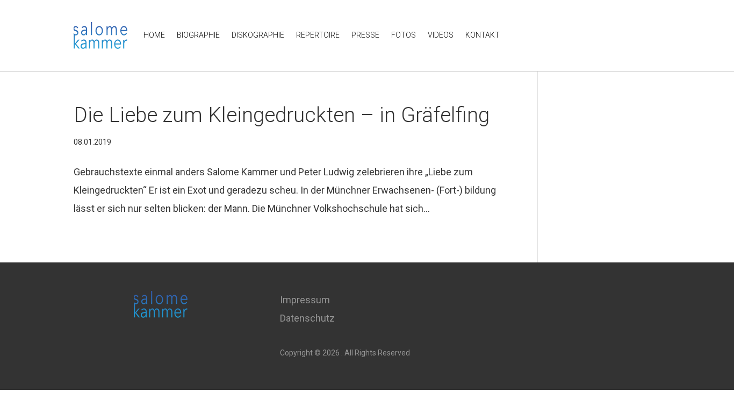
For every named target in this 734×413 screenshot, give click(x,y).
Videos (441, 35)
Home (154, 35)
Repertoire (318, 35)
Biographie (198, 35)
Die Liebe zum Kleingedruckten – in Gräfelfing (282, 115)
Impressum (305, 299)
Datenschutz (307, 318)
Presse (365, 35)
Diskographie (258, 35)
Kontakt (482, 35)
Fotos (403, 35)
